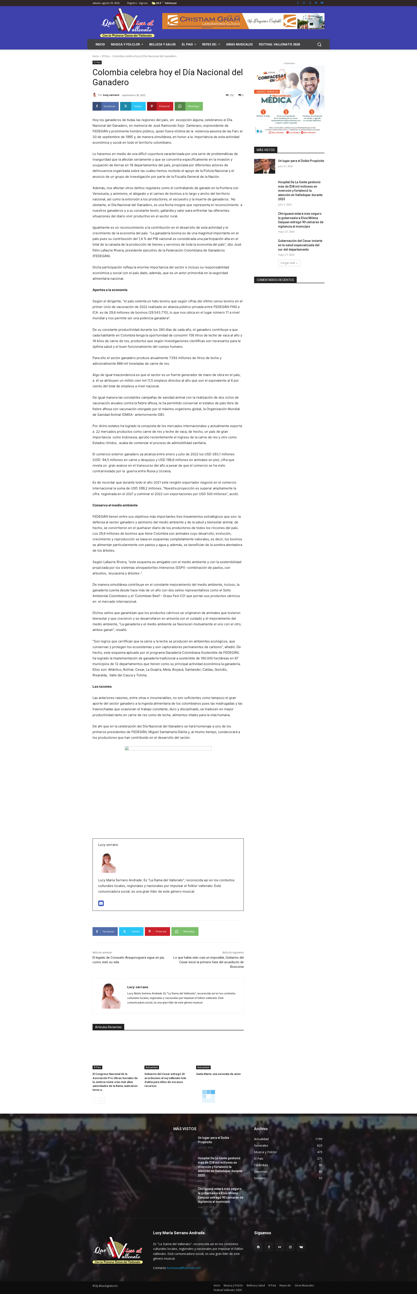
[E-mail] (101, 904)
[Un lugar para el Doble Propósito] (264, 166)
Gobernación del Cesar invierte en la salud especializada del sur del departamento (300, 245)
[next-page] (102, 1100)
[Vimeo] (315, 3)
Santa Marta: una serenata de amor (218, 1074)
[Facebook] (297, 3)
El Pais (105, 56)
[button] (319, 44)
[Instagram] (303, 3)
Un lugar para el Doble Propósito (301, 161)
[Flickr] (279, 1247)
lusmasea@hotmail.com (184, 1268)
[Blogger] (258, 1247)
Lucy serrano (111, 94)
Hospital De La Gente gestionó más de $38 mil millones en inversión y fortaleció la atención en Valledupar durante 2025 (300, 190)
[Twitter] (310, 3)
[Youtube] (321, 3)
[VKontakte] (301, 1247)
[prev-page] (95, 1100)
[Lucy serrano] (95, 95)
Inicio (96, 56)
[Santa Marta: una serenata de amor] (220, 1052)
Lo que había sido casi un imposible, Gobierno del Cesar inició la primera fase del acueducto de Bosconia (208, 962)
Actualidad (152, 1067)
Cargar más (288, 263)
